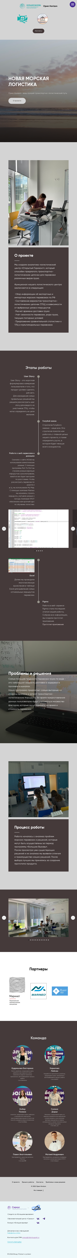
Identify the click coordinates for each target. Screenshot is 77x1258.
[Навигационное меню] (72, 4)
